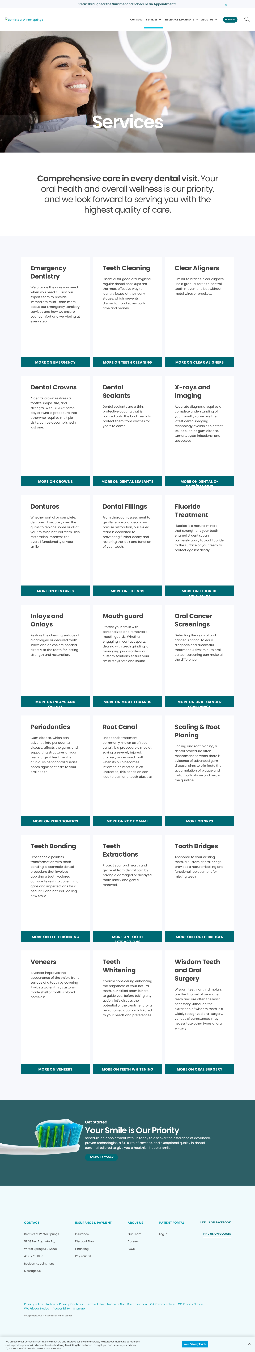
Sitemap (79, 1309)
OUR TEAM (136, 19)
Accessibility (61, 1309)
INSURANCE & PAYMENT (93, 1222)
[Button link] (247, 20)
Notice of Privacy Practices (64, 1304)
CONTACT (31, 1222)
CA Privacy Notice (162, 1304)
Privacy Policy (33, 1304)
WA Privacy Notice (36, 1309)
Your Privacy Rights (195, 1344)
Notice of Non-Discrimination (127, 1304)
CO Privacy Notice (190, 1304)
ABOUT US (207, 19)
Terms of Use (95, 1304)
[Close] (249, 1343)
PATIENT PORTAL (171, 1222)
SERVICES (152, 19)
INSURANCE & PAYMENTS (179, 19)
